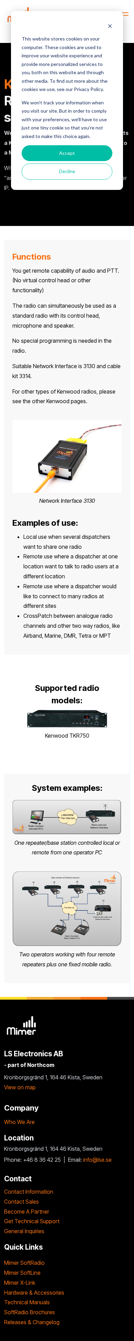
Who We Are (19, 1121)
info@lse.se (97, 1159)
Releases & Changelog (31, 1322)
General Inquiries (24, 1231)
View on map (20, 1087)
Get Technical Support (31, 1221)
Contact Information (28, 1191)
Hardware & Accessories (34, 1292)
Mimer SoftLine (22, 1272)
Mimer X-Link (19, 1282)
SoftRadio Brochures (29, 1312)
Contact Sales (21, 1201)
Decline (67, 171)
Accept (67, 153)
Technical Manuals (27, 1302)
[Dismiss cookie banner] (110, 26)
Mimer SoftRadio (24, 1262)
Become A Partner (26, 1211)
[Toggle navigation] (123, 14)
